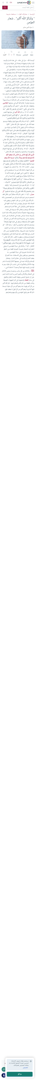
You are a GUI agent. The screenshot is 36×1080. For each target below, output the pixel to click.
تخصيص (25, 1067)
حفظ (31, 55)
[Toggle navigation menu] (33, 2)
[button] (14, 55)
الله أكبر (17, 112)
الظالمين (5, 103)
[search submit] (5, 7)
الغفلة (27, 280)
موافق (20, 1074)
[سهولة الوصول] (7, 2)
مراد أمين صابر (27, 27)
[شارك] (4, 1069)
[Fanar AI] (3, 1075)
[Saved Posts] (3, 2)
